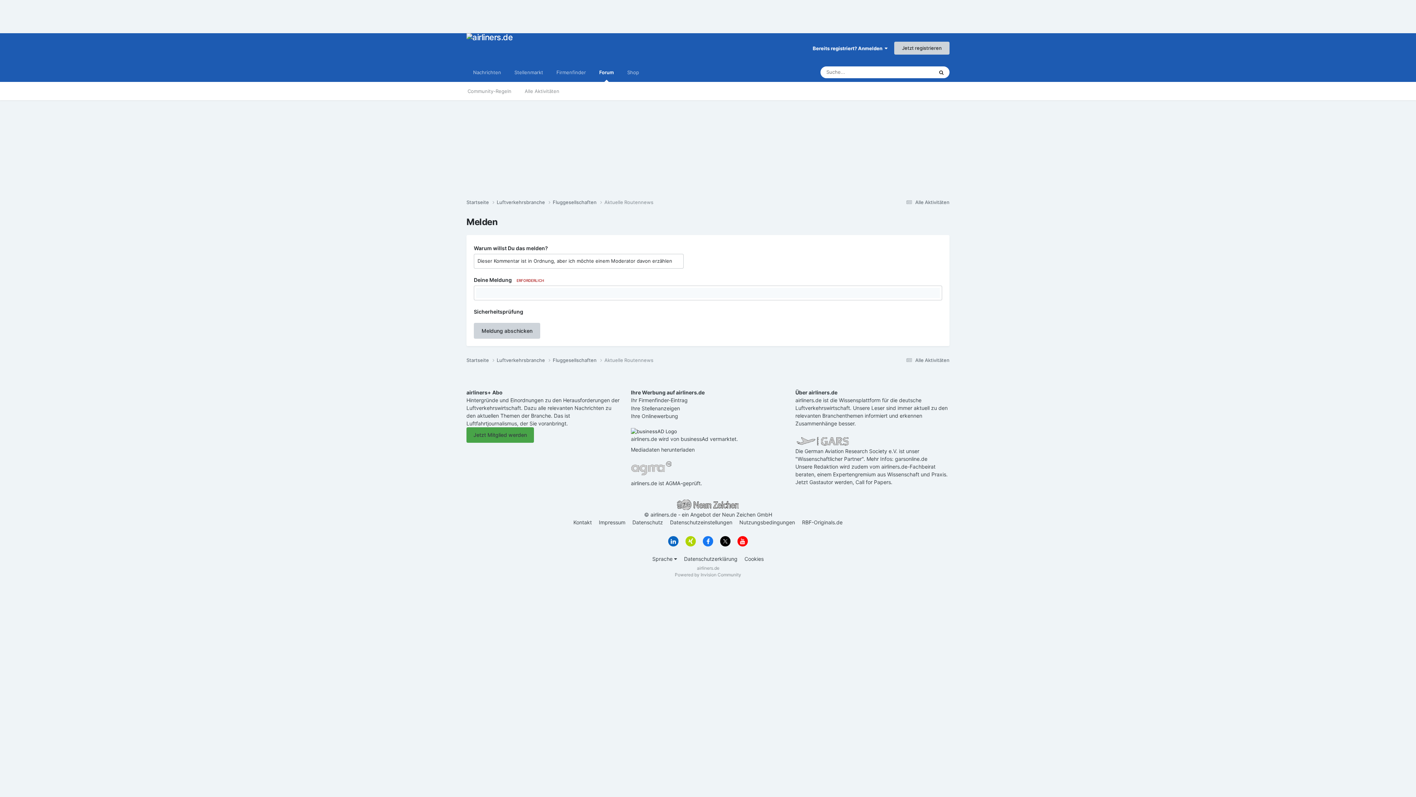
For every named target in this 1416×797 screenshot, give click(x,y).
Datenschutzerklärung (711, 559)
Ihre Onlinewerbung (654, 416)
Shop (633, 72)
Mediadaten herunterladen (663, 449)
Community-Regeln (489, 91)
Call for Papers (873, 482)
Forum (606, 72)
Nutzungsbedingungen (767, 522)
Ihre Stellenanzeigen (655, 408)
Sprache (663, 559)
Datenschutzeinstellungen (701, 522)
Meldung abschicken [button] (507, 331)
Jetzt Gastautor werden (824, 482)
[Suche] (941, 72)
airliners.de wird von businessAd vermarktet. (684, 439)
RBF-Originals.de (822, 522)
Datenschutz (647, 522)
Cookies (754, 559)
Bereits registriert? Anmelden (849, 48)
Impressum (612, 522)
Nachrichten (487, 72)
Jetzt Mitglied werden (500, 435)
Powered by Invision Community (708, 574)
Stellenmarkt (528, 72)
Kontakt (582, 522)
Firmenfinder (571, 72)
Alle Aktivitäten (542, 91)
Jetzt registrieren (922, 48)
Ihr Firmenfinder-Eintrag (659, 400)
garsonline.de (911, 459)
